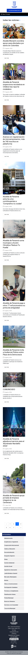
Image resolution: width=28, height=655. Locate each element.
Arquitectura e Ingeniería (11, 542)
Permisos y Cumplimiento (11, 591)
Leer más (6, 58)
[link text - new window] (15, 639)
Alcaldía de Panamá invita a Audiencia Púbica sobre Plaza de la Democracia (13, 352)
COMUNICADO (9, 389)
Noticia (6, 580)
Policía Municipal (8, 598)
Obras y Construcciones (10, 584)
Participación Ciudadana (10, 587)
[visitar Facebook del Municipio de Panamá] (11, 639)
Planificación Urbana (9, 594)
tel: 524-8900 (14, 637)
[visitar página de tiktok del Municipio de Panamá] (17, 639)
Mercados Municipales (10, 577)
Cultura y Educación (9, 549)
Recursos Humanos (9, 601)
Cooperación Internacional (11, 545)
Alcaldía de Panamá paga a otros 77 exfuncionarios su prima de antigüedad (14, 305)
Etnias (6, 559)
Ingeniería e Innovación (10, 570)
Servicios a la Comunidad (11, 605)
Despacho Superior (9, 556)
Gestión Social (8, 566)
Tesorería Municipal (9, 608)
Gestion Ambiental (9, 563)
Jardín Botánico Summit (10, 573)
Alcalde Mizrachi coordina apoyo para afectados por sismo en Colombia (13, 43)
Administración (8, 538)
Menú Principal (6, 14)
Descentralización (9, 552)
